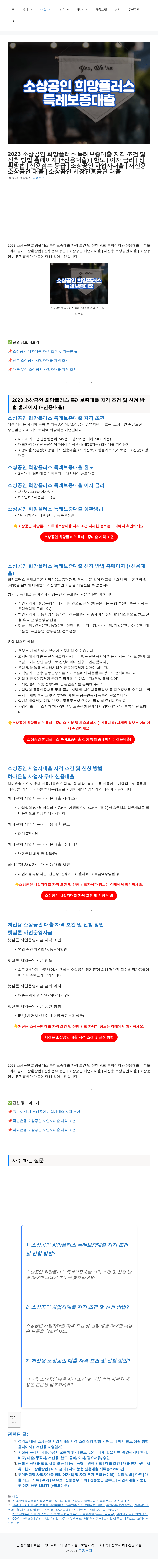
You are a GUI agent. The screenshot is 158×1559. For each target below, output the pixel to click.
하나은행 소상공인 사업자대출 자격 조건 (44, 1130)
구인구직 (134, 9)
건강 (117, 9)
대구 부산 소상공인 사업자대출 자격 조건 (45, 369)
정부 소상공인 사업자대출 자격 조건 (41, 360)
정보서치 (118, 1545)
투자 (80, 9)
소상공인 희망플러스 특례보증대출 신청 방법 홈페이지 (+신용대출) (79, 739)
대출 (43, 9)
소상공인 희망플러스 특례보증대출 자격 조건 (79, 537)
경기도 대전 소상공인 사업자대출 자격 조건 (46, 1112)
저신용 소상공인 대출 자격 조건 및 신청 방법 (79, 1037)
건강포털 (23, 1545)
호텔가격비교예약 (47, 1545)
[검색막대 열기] (13, 21)
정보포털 (71, 1545)
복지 (25, 9)
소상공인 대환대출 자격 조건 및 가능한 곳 (45, 351)
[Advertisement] (79, 214)
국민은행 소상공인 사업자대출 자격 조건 (44, 1121)
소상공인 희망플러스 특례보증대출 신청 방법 (41, 1500)
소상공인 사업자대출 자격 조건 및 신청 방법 (79, 895)
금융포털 (101, 9)
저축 (62, 9)
